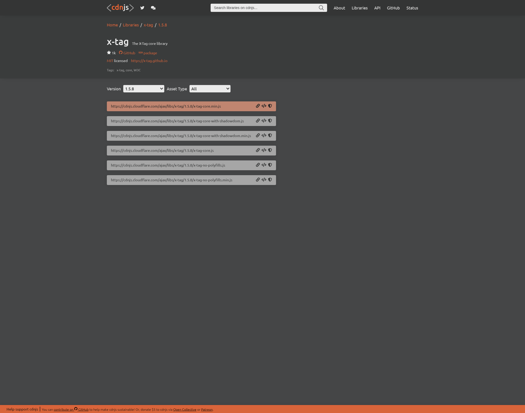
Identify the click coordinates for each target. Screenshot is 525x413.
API (377, 7)
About (339, 7)
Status (412, 7)
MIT (110, 60)
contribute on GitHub (71, 409)
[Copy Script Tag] (263, 106)
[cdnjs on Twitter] (142, 7)
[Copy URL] (258, 106)
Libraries (360, 7)
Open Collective (184, 409)
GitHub (393, 7)
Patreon (207, 409)
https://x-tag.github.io (149, 60)
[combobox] (143, 88)
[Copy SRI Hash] (270, 106)
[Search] (321, 7)
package (150, 53)
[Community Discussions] (153, 7)
